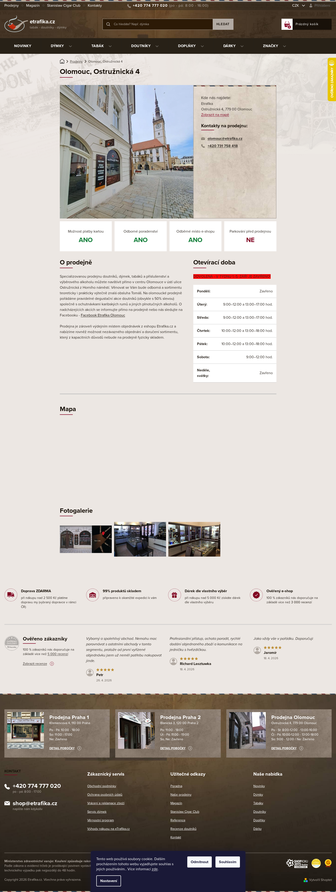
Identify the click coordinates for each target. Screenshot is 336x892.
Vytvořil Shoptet (320, 880)
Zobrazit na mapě (215, 114)
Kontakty (95, 5)
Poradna (176, 786)
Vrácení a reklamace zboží (105, 803)
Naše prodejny (180, 795)
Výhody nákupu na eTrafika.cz (108, 829)
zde (155, 869)
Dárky (257, 829)
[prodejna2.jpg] (86, 535)
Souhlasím (227, 862)
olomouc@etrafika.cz (225, 138)
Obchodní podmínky (101, 786)
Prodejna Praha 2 (180, 717)
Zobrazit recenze (35, 664)
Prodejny (11, 5)
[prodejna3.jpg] (140, 539)
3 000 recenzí (301, 602)
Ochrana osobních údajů (104, 795)
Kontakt (175, 837)
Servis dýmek (96, 812)
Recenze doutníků (183, 829)
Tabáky (258, 803)
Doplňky (259, 820)
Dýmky (258, 795)
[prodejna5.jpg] (194, 539)
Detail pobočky (62, 748)
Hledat (223, 24)
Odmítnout (199, 862)
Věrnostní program (100, 820)
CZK (296, 5)
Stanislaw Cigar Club (63, 5)
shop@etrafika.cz (35, 804)
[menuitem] (22, 46)
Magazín (33, 5)
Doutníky (259, 812)
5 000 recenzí (58, 654)
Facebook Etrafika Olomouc (103, 315)
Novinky (259, 786)
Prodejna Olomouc (293, 717)
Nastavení (108, 881)
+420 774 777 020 (37, 786)
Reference (177, 820)
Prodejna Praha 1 (69, 717)
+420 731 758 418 (223, 146)
